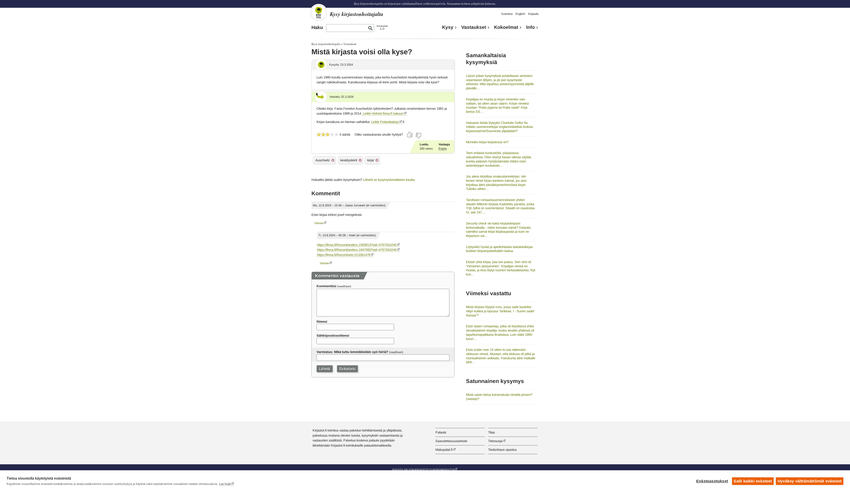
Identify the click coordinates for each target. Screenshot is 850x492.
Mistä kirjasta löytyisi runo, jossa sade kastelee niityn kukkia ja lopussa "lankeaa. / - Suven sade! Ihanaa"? (500, 311)
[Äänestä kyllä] (410, 134)
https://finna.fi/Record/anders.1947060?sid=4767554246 (356, 250)
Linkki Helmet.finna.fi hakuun (382, 113)
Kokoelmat (506, 27)
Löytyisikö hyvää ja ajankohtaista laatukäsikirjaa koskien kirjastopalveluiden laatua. (499, 249)
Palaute (440, 432)
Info (530, 27)
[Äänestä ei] (418, 136)
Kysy (447, 27)
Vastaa (318, 223)
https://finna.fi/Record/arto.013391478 (343, 255)
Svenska (506, 14)
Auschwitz (322, 160)
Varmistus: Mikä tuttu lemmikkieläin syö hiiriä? (352, 352)
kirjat (370, 160)
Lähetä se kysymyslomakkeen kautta (389, 180)
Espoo (443, 148)
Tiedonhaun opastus (502, 449)
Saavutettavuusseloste (451, 441)
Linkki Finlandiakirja (385, 122)
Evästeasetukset (712, 481)
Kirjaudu (533, 14)
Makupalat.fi (443, 449)
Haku (317, 27)
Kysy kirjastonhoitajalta (325, 44)
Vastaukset (473, 27)
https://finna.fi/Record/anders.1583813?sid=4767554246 (356, 245)
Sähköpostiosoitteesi (333, 335)
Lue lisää (225, 484)
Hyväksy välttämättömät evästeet (810, 481)
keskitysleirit (348, 160)
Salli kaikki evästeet (753, 481)
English (520, 14)
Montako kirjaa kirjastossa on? (487, 142)
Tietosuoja (495, 441)
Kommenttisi (326, 286)
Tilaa (491, 432)
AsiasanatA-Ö (382, 27)
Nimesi (322, 321)
